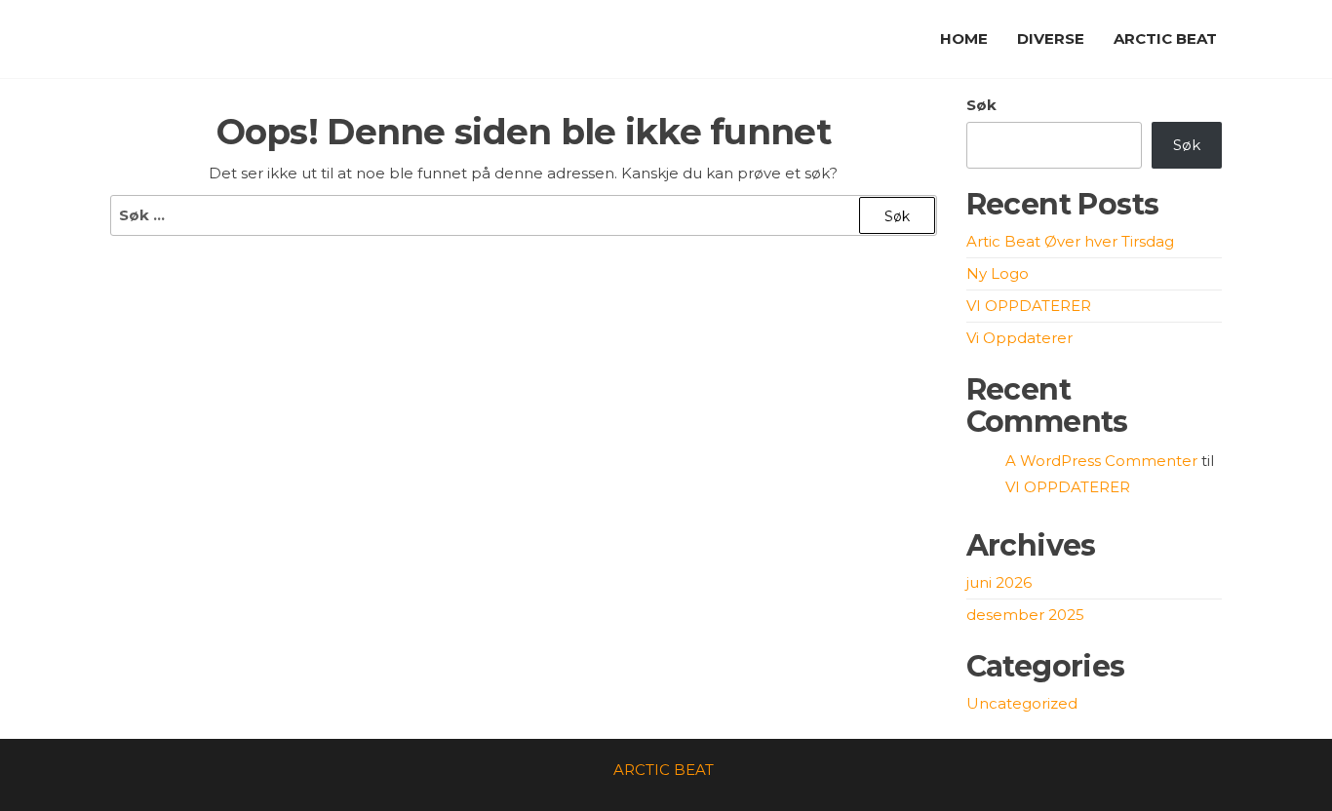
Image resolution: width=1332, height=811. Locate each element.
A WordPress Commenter (1101, 460)
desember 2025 (1025, 614)
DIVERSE (1050, 38)
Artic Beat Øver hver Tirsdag (1070, 241)
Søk (981, 105)
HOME (964, 38)
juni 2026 (999, 582)
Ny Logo (997, 273)
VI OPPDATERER (1028, 305)
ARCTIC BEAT (1165, 38)
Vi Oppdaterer (1019, 337)
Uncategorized (1021, 703)
